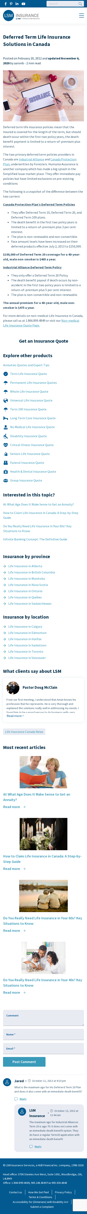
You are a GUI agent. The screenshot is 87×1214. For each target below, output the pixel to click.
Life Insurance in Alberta (25, 566)
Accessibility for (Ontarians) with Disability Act (40, 1202)
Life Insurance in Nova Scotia (28, 585)
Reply (23, 1099)
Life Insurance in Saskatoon (27, 645)
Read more (14, 716)
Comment (12, 1015)
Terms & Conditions (40, 1197)
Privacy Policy (63, 1192)
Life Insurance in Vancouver (27, 658)
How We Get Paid (38, 1192)
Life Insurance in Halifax (24, 639)
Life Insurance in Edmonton (27, 633)
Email (10, 1048)
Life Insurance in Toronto (25, 651)
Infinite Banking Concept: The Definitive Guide (35, 539)
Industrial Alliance (31, 159)
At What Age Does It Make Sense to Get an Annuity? (38, 504)
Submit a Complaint (42, 1207)
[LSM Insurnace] (21, 15)
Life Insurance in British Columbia (31, 572)
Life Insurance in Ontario (25, 591)
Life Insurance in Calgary (25, 626)
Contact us (15, 1192)
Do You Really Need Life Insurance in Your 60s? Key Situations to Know (37, 528)
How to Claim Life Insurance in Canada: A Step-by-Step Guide (40, 515)
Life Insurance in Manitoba (26, 578)
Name (10, 1034)
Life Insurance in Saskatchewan (29, 603)
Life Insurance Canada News (24, 732)
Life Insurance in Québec (25, 597)
